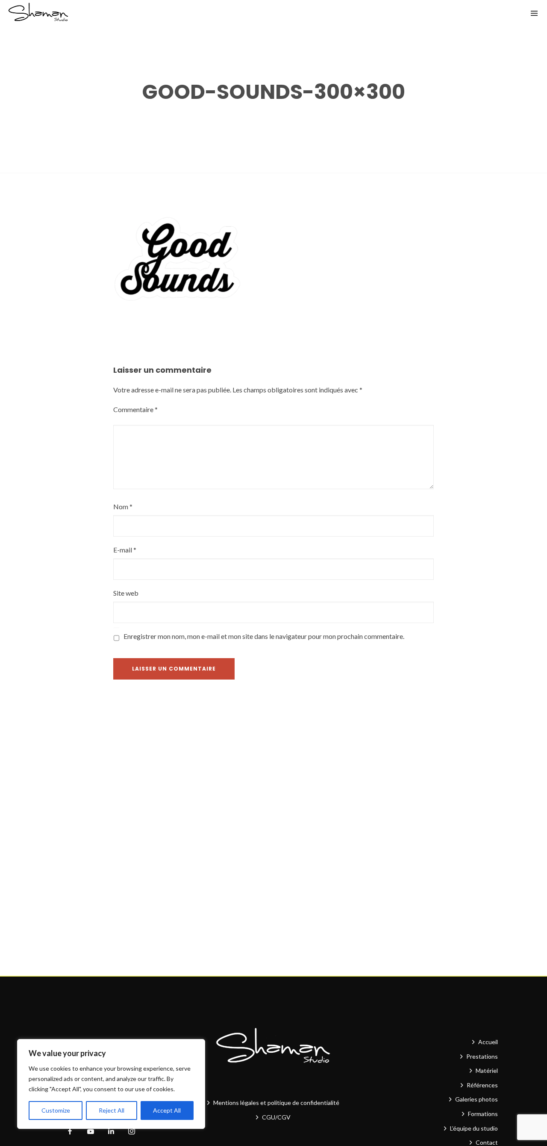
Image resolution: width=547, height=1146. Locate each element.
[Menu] (534, 13)
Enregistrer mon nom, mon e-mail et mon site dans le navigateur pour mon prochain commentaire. (264, 636)
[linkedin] (111, 1131)
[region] (111, 1084)
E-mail (124, 550)
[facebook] (70, 1131)
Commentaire (135, 409)
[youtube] (90, 1135)
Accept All (167, 1110)
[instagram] (131, 1131)
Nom (122, 506)
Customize (55, 1110)
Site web (125, 593)
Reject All (111, 1110)
